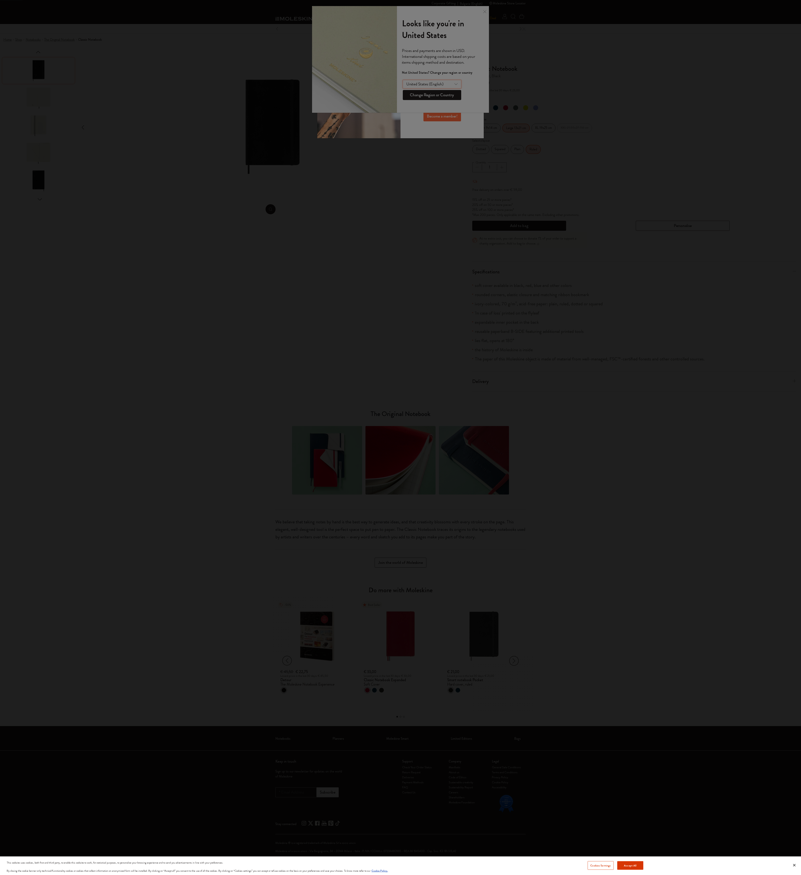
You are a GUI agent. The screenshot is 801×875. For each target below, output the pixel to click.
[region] (400, 865)
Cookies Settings (600, 865)
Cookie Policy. (380, 871)
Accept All (630, 865)
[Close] (794, 865)
